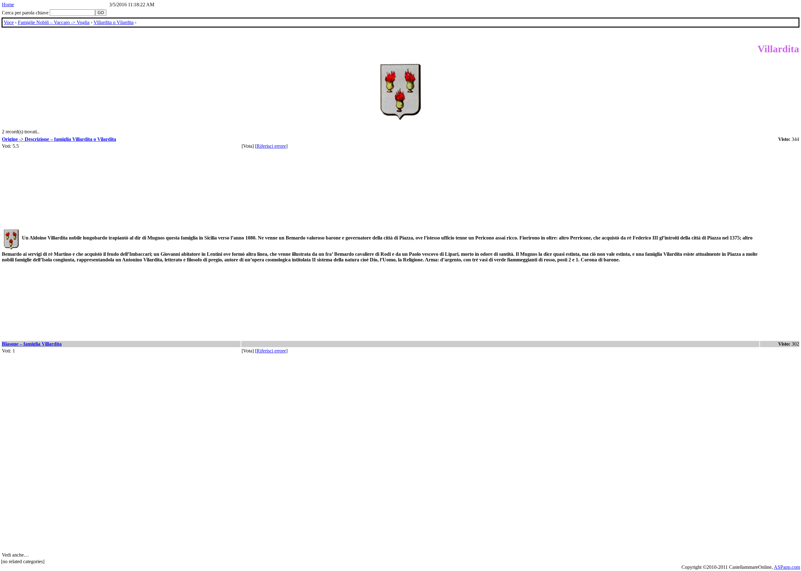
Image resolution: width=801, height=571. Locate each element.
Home (8, 4)
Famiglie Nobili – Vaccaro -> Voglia (53, 22)
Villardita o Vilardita (114, 22)
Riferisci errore (271, 146)
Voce (9, 22)
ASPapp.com (787, 567)
